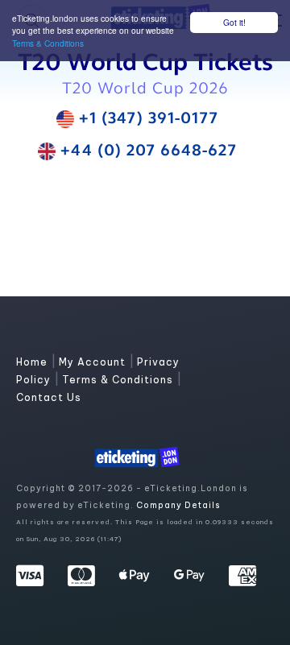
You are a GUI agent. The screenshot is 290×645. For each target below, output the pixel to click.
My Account (94, 362)
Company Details (178, 505)
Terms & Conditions (48, 43)
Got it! (234, 22)
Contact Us (48, 397)
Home (33, 362)
